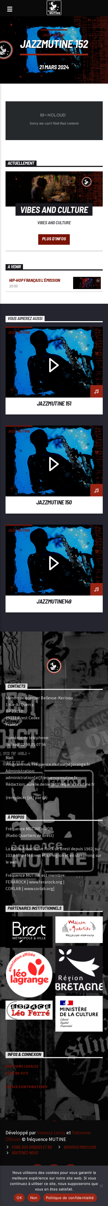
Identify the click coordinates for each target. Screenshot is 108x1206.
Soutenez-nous (25, 1152)
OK (19, 1197)
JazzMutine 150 (54, 502)
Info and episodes (54, 239)
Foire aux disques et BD (32, 1147)
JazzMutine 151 (54, 403)
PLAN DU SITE (17, 1073)
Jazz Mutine (54, 34)
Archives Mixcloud (80, 1147)
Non (34, 1197)
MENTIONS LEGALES (22, 1066)
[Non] (101, 1186)
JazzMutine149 (54, 601)
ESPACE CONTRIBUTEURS (26, 1086)
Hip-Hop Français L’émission (34, 280)
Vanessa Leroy (51, 1132)
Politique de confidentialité (70, 1197)
